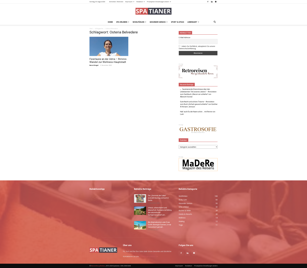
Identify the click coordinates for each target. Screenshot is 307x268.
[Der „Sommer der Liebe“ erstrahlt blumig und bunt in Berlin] (140, 198)
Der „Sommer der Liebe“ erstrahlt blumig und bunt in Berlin (158, 198)
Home (110, 22)
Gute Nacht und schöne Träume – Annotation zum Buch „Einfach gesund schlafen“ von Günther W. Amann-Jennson (199, 104)
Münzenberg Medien (98, 266)
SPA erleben (121, 22)
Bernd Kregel (93, 65)
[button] (215, 22)
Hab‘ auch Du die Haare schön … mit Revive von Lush (197, 113)
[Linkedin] (212, 1)
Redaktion (139, 2)
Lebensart (192, 22)
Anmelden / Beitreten (116, 2)
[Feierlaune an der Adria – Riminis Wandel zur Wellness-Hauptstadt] (108, 46)
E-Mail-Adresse (184, 37)
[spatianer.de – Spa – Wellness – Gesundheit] (153, 11)
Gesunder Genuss (158, 22)
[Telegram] (216, 1)
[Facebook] (208, 1)
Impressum (129, 2)
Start (91, 29)
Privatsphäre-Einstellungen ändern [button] (158, 2)
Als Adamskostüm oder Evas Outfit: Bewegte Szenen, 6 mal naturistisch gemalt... (159, 224)
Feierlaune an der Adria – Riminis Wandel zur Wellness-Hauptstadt (108, 60)
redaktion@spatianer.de (149, 256)
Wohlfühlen (138, 22)
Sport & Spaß (177, 22)
